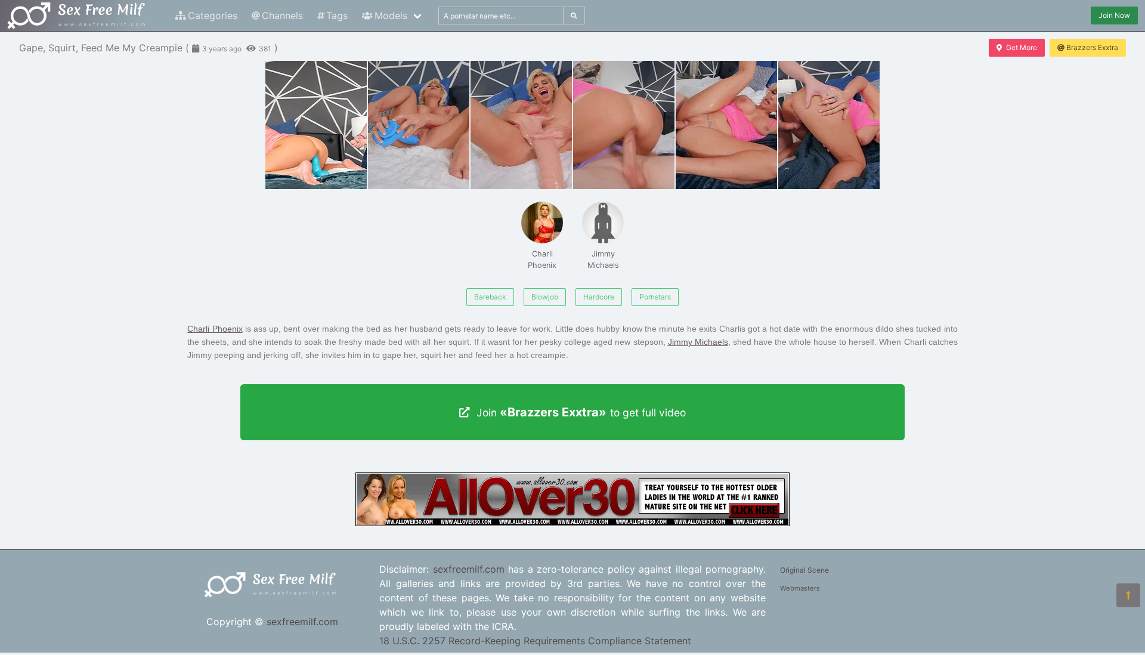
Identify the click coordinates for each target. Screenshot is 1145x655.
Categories (212, 15)
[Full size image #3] (623, 125)
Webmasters (800, 588)
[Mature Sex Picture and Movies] (572, 523)
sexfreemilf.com (302, 622)
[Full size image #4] (726, 125)
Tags (337, 15)
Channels (282, 15)
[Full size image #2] (521, 125)
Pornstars (655, 296)
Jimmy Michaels (603, 259)
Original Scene (804, 570)
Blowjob (544, 296)
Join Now (1114, 15)
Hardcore (598, 296)
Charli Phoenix (542, 259)
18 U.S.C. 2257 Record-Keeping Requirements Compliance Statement (535, 641)
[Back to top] (1128, 595)
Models (391, 15)
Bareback (490, 296)
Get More (1021, 47)
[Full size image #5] (829, 125)
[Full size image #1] (418, 125)
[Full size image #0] (316, 125)
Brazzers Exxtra (1092, 47)
